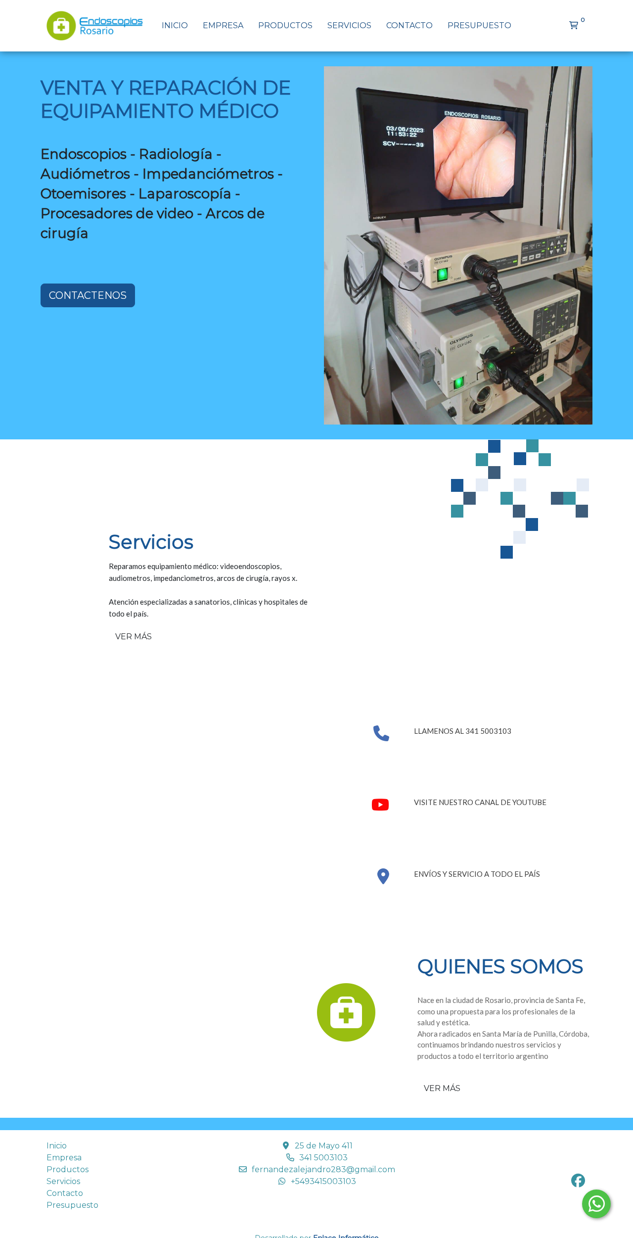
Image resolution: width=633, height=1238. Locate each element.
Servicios (349, 25)
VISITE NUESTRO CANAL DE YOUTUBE (480, 802)
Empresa (223, 25)
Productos (285, 25)
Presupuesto (479, 25)
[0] (574, 26)
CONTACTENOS (88, 295)
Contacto (409, 25)
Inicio (175, 25)
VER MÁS (133, 636)
